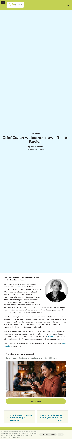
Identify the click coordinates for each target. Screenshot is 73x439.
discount (50, 336)
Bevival (18, 287)
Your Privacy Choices (48, 434)
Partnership (36, 133)
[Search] (68, 5)
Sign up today (36, 401)
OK (61, 434)
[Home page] (14, 5)
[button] (3, 2)
